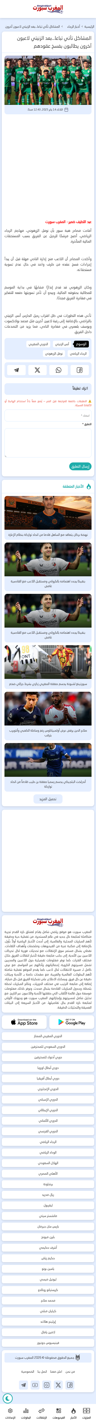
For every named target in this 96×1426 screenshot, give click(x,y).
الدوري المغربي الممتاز (48, 1036)
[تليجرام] (23, 1385)
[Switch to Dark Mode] (8, 1398)
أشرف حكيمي (48, 1247)
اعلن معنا (56, 1371)
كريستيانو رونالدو (48, 1289)
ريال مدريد (48, 1194)
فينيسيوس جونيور (48, 1342)
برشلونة (48, 1184)
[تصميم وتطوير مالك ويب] (77, 1357)
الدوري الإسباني (48, 1099)
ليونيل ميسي (48, 1279)
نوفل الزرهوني (54, 353)
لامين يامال (48, 1332)
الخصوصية (27, 1371)
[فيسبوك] (69, 1385)
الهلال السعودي (48, 1162)
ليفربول (48, 1205)
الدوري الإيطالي (48, 1110)
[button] (80, 370)
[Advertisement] (48, 166)
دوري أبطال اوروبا (48, 1067)
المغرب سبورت (24, 1357)
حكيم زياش (48, 1258)
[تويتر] (58, 1385)
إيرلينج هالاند (48, 1321)
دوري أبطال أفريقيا (48, 1078)
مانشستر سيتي (48, 1215)
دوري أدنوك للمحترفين (48, 1057)
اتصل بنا (42, 1371)
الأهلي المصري (48, 1173)
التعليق (87, 424)
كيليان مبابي (48, 1311)
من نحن (70, 1371)
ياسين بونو (48, 1268)
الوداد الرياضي (48, 1152)
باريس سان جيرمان (48, 1226)
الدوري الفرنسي (48, 1131)
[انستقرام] (46, 1385)
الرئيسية (89, 26)
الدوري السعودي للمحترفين (48, 1046)
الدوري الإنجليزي (48, 1088)
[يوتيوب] (35, 1385)
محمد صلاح (48, 1300)
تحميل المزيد (48, 799)
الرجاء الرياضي (78, 353)
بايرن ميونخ (48, 1237)
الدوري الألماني (48, 1120)
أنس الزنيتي (62, 344)
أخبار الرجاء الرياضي (73, 27)
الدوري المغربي (38, 344)
